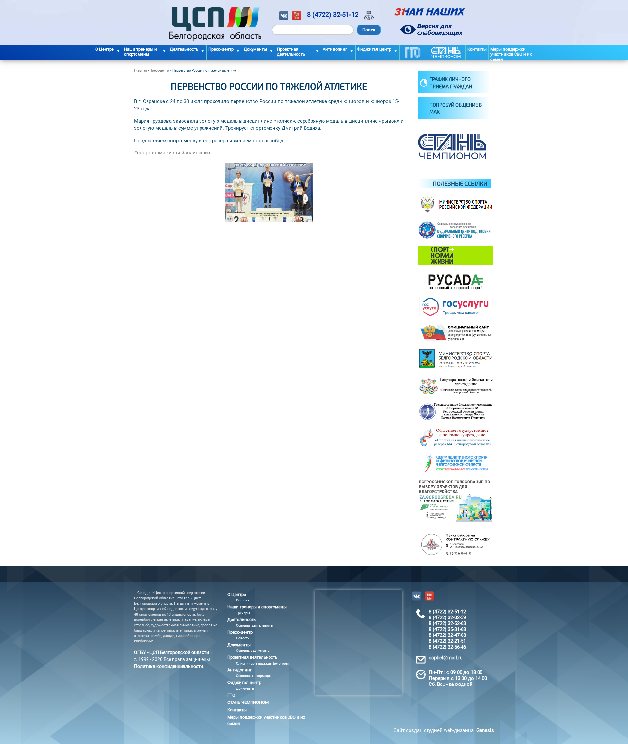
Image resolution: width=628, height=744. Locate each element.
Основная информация (253, 676)
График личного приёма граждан (450, 83)
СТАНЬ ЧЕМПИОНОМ (445, 52)
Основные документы (253, 650)
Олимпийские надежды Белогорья (262, 663)
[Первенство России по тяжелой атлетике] (269, 220)
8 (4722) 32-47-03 (447, 635)
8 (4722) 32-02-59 (447, 617)
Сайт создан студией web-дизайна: (443, 730)
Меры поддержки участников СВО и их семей (511, 53)
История (242, 600)
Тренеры (243, 613)
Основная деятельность (254, 625)
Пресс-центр (159, 70)
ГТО (413, 52)
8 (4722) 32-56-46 (447, 647)
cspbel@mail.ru (445, 658)
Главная (140, 70)
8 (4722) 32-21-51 (447, 641)
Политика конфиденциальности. (169, 666)
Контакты (477, 49)
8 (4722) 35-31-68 (447, 629)
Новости (243, 638)
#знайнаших (196, 153)
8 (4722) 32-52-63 (447, 623)
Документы (245, 688)
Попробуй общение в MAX (455, 108)
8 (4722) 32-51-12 (332, 15)
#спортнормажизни (157, 153)
